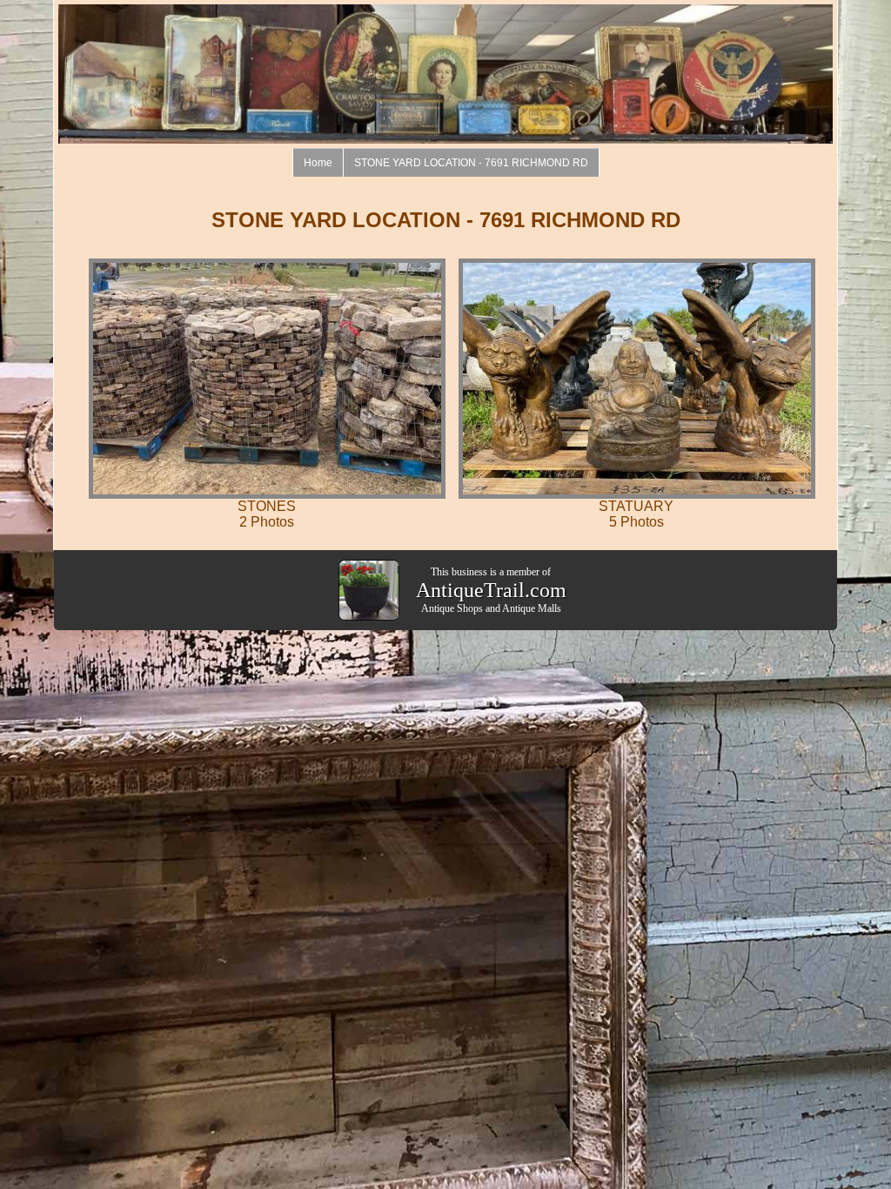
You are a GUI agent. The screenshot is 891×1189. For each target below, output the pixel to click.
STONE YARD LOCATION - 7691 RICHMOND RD (471, 163)
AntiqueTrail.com (491, 590)
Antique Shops (452, 608)
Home (318, 163)
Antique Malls (531, 608)
